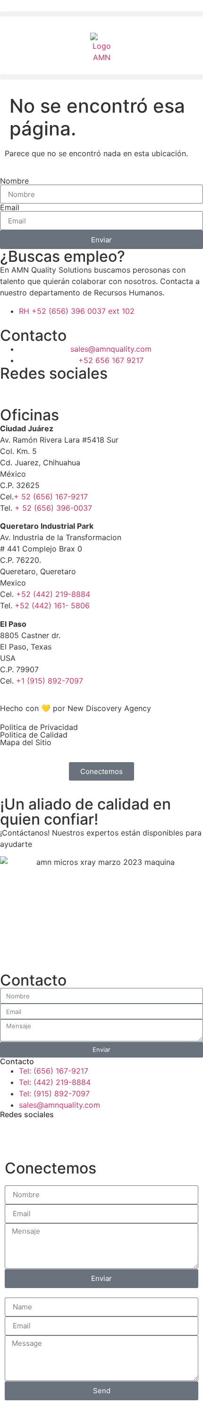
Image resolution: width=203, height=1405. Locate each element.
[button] (101, 14)
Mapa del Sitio (25, 742)
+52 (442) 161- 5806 (52, 605)
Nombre (14, 181)
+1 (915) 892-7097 (49, 680)
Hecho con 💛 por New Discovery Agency (75, 708)
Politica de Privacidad (39, 727)
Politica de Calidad (34, 734)
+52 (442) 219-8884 (53, 594)
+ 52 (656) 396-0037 (53, 508)
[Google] (64, 393)
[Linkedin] (38, 393)
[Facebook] (12, 393)
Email (9, 207)
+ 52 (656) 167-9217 (51, 496)
